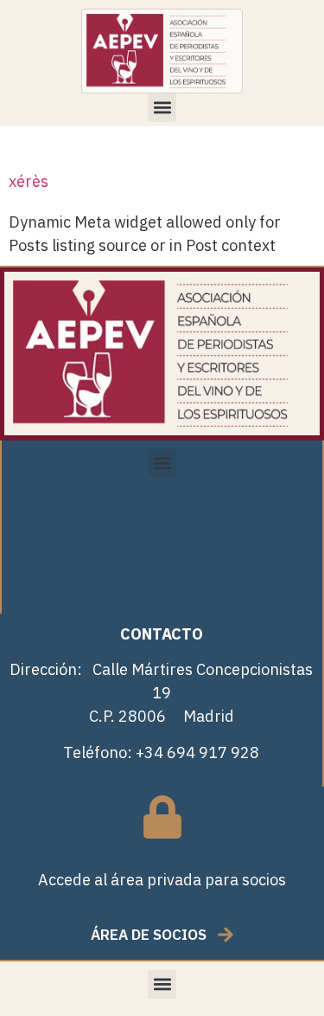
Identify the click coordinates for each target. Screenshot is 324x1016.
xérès (28, 181)
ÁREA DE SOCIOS (148, 934)
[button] (162, 107)
